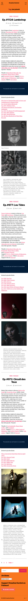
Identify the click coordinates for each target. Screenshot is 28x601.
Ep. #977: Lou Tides (14, 204)
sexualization (15, 549)
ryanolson (13, 191)
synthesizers (18, 551)
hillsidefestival (20, 356)
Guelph (5, 356)
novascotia (17, 361)
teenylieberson (22, 365)
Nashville (13, 188)
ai (17, 525)
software (5, 551)
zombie (18, 369)
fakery (19, 534)
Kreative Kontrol (14, 3)
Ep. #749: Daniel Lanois (8, 283)
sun (13, 551)
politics (9, 362)
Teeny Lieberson (6, 213)
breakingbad (18, 350)
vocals (15, 554)
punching (5, 190)
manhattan (22, 358)
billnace (5, 528)
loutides (18, 358)
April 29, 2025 (18, 385)
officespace (21, 188)
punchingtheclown (12, 190)
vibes (13, 194)
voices (10, 369)
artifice (14, 526)
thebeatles (11, 193)
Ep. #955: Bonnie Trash (8, 457)
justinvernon (6, 185)
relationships (19, 548)
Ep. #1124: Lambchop (14, 19)
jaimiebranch (6, 540)
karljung (22, 540)
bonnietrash (10, 528)
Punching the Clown (11, 32)
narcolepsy (16, 545)
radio (19, 190)
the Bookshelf (11, 426)
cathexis (10, 529)
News (11, 16)
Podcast (16, 16)
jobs (19, 540)
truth (12, 554)
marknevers (14, 187)
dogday (11, 355)
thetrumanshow (7, 554)
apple (11, 526)
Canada (8, 352)
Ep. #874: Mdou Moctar (7, 461)
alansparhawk (21, 525)
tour (20, 193)
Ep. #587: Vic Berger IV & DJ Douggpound (13, 111)
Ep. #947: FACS (5, 459)
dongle (9, 533)
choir (15, 180)
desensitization (7, 182)
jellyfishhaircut (13, 540)
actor (15, 525)
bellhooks (23, 526)
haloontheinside (18, 536)
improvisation (15, 184)
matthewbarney (7, 359)
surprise (18, 191)
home (10, 184)
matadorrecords (7, 543)
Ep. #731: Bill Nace (6, 464)
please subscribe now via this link (11, 421)
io (23, 539)
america (20, 349)
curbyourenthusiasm (16, 352)
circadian (5, 531)
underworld (6, 369)
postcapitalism (6, 548)
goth (23, 534)
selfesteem (11, 364)
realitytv (20, 362)
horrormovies (6, 358)
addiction (5, 349)
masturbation (21, 187)
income (12, 539)
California (24, 350)
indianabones (22, 184)
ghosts (23, 355)
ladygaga (5, 542)
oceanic (22, 361)
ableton (5, 525)
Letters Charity (8, 256)
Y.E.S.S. (22, 76)
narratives (22, 359)
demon (23, 353)
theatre (5, 367)
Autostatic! (10, 215)
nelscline (5, 361)
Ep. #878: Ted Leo (6, 282)
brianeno (20, 528)
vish (10, 23)
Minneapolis (22, 543)
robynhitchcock (7, 191)
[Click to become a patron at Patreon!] (14, 589)
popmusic (14, 546)
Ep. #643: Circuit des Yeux (8, 466)
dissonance (6, 355)
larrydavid (23, 185)
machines (23, 542)
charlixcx (15, 529)
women (19, 554)
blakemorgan (6, 180)
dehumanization (17, 353)
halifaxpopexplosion (12, 356)
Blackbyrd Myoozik (12, 73)
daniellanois (6, 353)
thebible (16, 193)
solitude (10, 551)
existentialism (14, 534)
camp (4, 352)
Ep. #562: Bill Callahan (7, 112)
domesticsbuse (17, 355)
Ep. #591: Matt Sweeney (8, 285)
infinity (21, 539)
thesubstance (17, 367)
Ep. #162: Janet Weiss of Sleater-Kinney (12, 287)
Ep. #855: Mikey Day (7, 462)
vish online (13, 80)
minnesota (5, 545)
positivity (19, 546)
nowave (10, 546)
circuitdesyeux (11, 531)
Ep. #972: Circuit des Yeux (14, 380)
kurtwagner (12, 185)
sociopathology (11, 365)
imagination (20, 537)
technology (6, 552)
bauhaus (19, 526)
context (19, 180)
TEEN (16, 365)
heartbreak (5, 537)
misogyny (11, 545)
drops (16, 182)
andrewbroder (14, 179)
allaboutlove (6, 526)
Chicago (19, 529)
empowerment (6, 534)
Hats (23, 536)
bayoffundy (11, 350)
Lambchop (15, 30)
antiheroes (5, 350)
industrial (16, 539)
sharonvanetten (22, 364)
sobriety (5, 365)
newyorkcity (11, 361)
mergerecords (6, 188)
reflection (5, 364)
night (21, 545)
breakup (16, 528)
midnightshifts (15, 543)
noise (17, 188)
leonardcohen (17, 542)
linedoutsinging (7, 187)
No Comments (14, 25)
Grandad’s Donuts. (9, 76)
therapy (24, 552)
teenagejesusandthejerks (15, 552)
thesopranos (10, 367)
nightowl (5, 546)
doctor (12, 182)
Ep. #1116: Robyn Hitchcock (9, 104)
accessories (10, 525)
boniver (12, 180)
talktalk (23, 551)
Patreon (13, 257)
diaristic (5, 533)
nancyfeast (17, 359)
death (11, 353)
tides (22, 367)
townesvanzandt (7, 194)
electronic (19, 533)
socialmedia (22, 549)
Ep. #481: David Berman (8, 114)
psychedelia (14, 362)
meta (12, 359)
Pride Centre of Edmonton (8, 78)
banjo (20, 179)
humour (15, 537)
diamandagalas (20, 531)
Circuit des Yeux (11, 392)
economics (14, 533)
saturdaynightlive (7, 549)
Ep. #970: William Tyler (8, 106)
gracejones (6, 536)
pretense (13, 548)
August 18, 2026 (18, 23)
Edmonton (5, 184)
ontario (5, 362)
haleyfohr (11, 536)
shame (16, 364)
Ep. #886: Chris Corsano (8, 280)
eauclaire (20, 182)
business (5, 529)
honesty (11, 537)
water (14, 369)
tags (22, 191)
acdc (4, 179)
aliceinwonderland (12, 349)
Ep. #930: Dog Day (6, 278)
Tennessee (5, 193)
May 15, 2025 (18, 208)
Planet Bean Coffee (13, 74)
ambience (8, 179)
